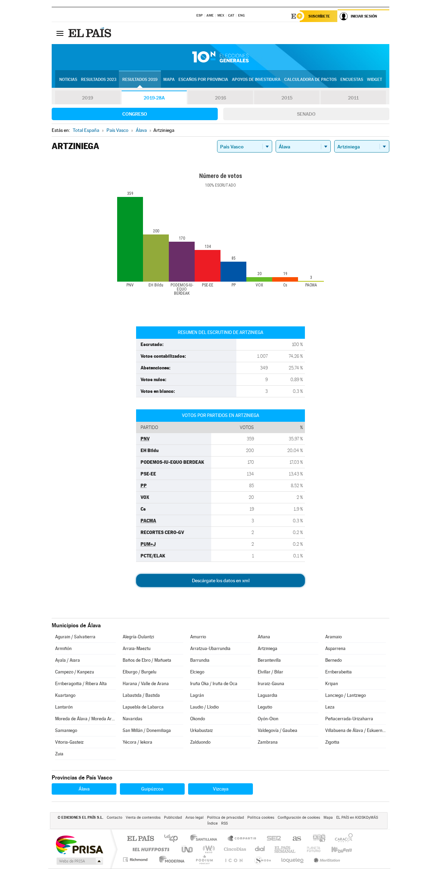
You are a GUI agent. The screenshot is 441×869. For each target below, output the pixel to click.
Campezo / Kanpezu (74, 671)
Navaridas (132, 718)
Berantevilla (269, 660)
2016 (220, 98)
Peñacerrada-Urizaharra (349, 718)
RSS (224, 823)
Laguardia (267, 695)
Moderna (170, 859)
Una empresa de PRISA (79, 844)
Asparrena (335, 648)
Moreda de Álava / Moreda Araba (85, 718)
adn (316, 839)
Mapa (169, 79)
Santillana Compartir (242, 839)
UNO (188, 849)
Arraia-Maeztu (137, 648)
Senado (306, 114)
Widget (374, 79)
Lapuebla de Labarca (143, 707)
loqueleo (292, 859)
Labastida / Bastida (141, 695)
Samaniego (66, 730)
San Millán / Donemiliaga (147, 730)
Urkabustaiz (201, 730)
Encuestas (351, 79)
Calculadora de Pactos (310, 79)
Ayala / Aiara (67, 660)
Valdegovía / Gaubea (277, 730)
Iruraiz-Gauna (271, 683)
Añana (264, 636)
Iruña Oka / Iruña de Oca (213, 683)
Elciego (197, 671)
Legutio (265, 707)
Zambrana (268, 742)
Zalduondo (200, 742)
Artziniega (267, 648)
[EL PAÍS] (90, 33)
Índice (212, 823)
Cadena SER (271, 839)
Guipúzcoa (152, 789)
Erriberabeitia (338, 671)
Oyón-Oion (268, 718)
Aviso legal (194, 817)
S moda (262, 859)
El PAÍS (140, 839)
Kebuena (335, 849)
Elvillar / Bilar (270, 671)
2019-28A (154, 98)
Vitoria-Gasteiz (69, 742)
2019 (87, 98)
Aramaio (333, 636)
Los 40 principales (173, 839)
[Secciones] (60, 33)
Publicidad (173, 817)
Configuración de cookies (299, 817)
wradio (207, 849)
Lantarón (64, 707)
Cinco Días (233, 849)
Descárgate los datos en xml (220, 580)
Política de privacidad (225, 817)
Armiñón (63, 648)
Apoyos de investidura (256, 79)
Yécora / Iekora (137, 742)
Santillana (205, 839)
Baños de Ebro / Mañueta (147, 660)
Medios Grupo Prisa (79, 861)
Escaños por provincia (203, 79)
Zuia (59, 753)
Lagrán (197, 695)
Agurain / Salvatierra (75, 636)
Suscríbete (319, 16)
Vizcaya (220, 789)
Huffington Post (149, 849)
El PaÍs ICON (233, 859)
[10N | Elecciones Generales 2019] (220, 57)
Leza (330, 707)
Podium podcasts (204, 859)
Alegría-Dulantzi (138, 636)
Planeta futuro (310, 849)
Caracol (342, 839)
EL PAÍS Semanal (285, 849)
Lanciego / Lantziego (345, 695)
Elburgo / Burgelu (139, 671)
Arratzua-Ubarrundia (210, 648)
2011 (353, 98)
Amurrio (198, 636)
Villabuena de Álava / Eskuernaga (355, 730)
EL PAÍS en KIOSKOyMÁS (357, 817)
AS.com (293, 839)
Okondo (197, 718)
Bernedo (333, 660)
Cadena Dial (260, 849)
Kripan (331, 683)
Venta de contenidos (143, 817)
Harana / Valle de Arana (146, 683)
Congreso (134, 114)
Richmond (136, 859)
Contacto (114, 817)
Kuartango (65, 695)
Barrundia (199, 660)
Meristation (325, 859)
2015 (287, 98)
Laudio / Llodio (204, 707)
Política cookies (260, 817)
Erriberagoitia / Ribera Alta (81, 683)
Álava (84, 789)
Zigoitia (332, 742)
